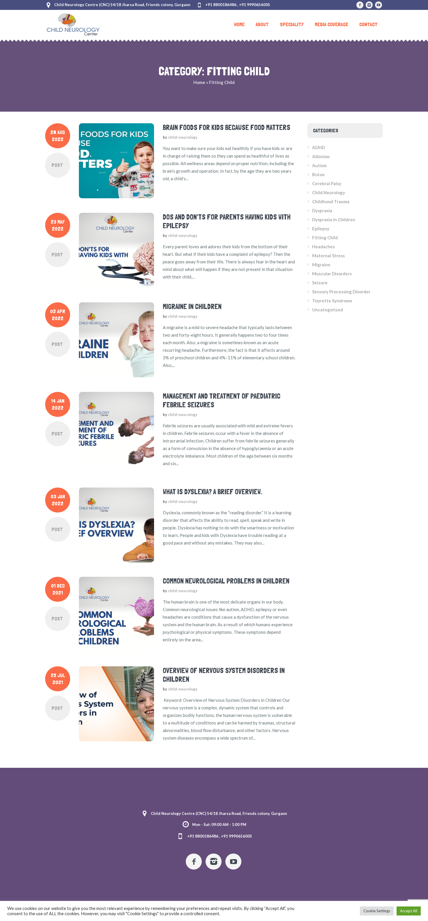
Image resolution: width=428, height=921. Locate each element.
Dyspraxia (322, 210)
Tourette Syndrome (332, 300)
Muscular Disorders (332, 273)
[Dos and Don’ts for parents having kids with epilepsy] (116, 250)
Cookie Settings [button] (376, 910)
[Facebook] (359, 4)
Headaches (323, 246)
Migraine (321, 264)
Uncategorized (327, 309)
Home (199, 82)
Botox (318, 174)
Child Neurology (328, 192)
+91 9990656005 (254, 4)
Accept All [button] (408, 910)
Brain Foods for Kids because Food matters (226, 127)
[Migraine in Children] (116, 339)
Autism (319, 165)
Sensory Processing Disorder (341, 291)
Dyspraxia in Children (333, 219)
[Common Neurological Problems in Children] (116, 614)
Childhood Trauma (330, 201)
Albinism (321, 156)
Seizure (320, 282)
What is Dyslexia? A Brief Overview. (212, 492)
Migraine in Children (192, 306)
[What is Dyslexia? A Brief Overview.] (116, 525)
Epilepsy (320, 228)
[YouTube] (378, 4)
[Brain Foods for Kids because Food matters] (116, 160)
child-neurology (182, 137)
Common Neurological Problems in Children (226, 581)
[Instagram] (369, 4)
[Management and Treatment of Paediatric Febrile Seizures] (116, 429)
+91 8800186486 (220, 4)
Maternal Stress (328, 255)
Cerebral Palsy (326, 183)
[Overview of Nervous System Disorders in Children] (116, 703)
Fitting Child (325, 237)
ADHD (318, 147)
